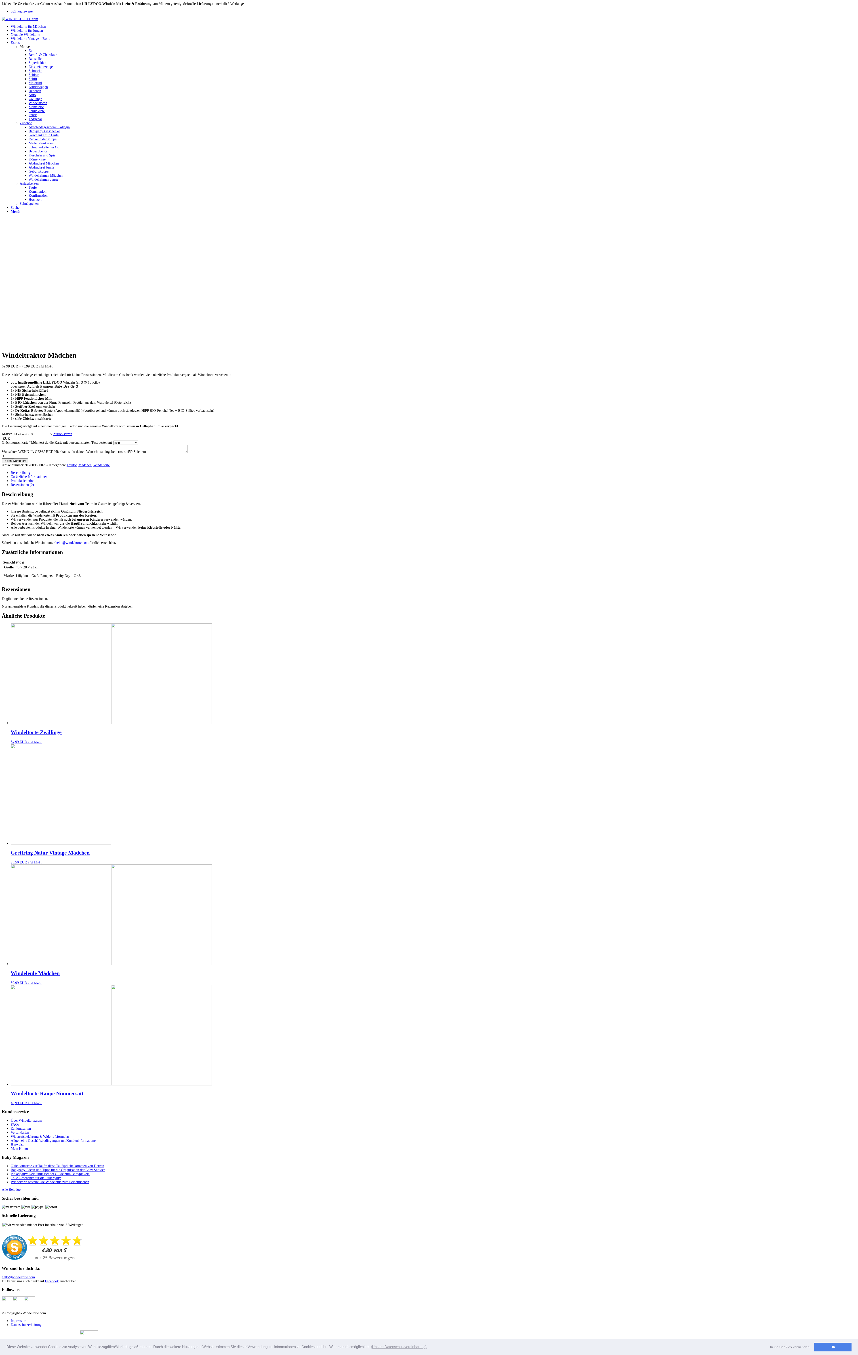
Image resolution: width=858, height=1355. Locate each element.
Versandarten (20, 1132)
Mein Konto (19, 1148)
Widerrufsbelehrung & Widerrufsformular (40, 1136)
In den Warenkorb (15, 460)
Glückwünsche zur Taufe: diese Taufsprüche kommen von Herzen (57, 1166)
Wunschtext (74, 452)
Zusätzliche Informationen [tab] (29, 477)
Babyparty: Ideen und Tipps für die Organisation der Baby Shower (58, 1170)
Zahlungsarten (21, 1128)
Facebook (52, 1281)
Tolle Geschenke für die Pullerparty (36, 1178)
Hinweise (17, 1144)
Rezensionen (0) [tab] (22, 485)
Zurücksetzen (62, 434)
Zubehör (26, 123)
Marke (7, 434)
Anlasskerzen (29, 183)
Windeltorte (101, 465)
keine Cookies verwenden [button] (790, 1347)
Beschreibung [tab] (20, 473)
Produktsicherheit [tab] (23, 481)
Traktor (72, 465)
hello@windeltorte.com (71, 543)
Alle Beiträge (11, 1189)
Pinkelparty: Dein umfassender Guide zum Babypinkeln (50, 1174)
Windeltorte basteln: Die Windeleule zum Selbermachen (50, 1182)
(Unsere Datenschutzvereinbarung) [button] (399, 1347)
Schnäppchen (29, 203)
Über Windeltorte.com (26, 1120)
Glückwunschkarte (57, 442)
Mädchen (85, 465)
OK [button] (833, 1347)
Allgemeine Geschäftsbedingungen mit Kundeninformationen (54, 1140)
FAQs (15, 1124)
